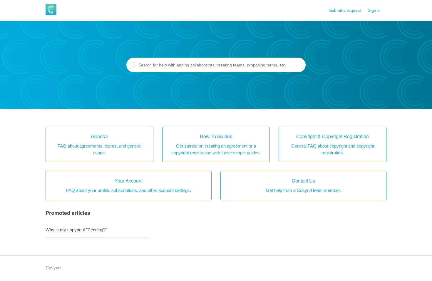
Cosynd (53, 267)
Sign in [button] (374, 10)
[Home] (51, 13)
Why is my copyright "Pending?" (76, 229)
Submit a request (345, 10)
